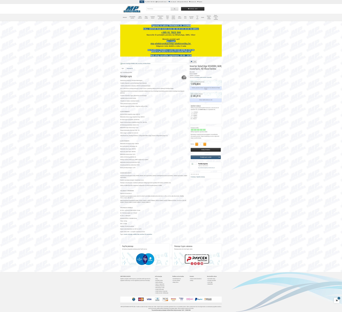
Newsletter (210, 284)
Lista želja (210, 282)
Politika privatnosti (160, 285)
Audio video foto (167, 17)
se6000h (135, 234)
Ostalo (202, 17)
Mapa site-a (175, 282)
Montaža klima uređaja (209, 17)
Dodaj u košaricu (205, 149)
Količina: (192, 144)
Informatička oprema (132, 17)
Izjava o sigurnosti (160, 284)
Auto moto (185, 17)
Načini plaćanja (159, 282)
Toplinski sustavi (153, 17)
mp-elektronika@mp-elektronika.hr (171, 43)
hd (145, 234)
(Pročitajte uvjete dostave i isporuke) (203, 77)
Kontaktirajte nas (177, 278)
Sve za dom (197, 17)
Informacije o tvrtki (160, 287)
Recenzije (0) (130, 68)
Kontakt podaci (159, 280)
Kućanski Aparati (191, 17)
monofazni (142, 234)
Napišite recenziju (201, 177)
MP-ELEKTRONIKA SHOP (126, 306)
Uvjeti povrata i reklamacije (162, 293)
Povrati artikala (176, 280)
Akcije (191, 280)
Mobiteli (125, 17)
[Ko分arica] (337, 301)
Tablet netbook (140, 17)
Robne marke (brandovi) (195, 278)
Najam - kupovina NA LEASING (216, 17)
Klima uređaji (146, 17)
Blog (157, 278)
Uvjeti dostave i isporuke (161, 291)
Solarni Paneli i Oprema (173, 17)
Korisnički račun (211, 278)
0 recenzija (193, 177)
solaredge (130, 234)
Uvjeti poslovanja (160, 289)
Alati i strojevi (179, 17)
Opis (123, 68)
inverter (125, 234)
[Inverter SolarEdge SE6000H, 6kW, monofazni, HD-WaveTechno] (153, 63)
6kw (138, 234)
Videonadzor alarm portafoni (160, 17)
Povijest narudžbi (212, 280)
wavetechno (149, 234)
